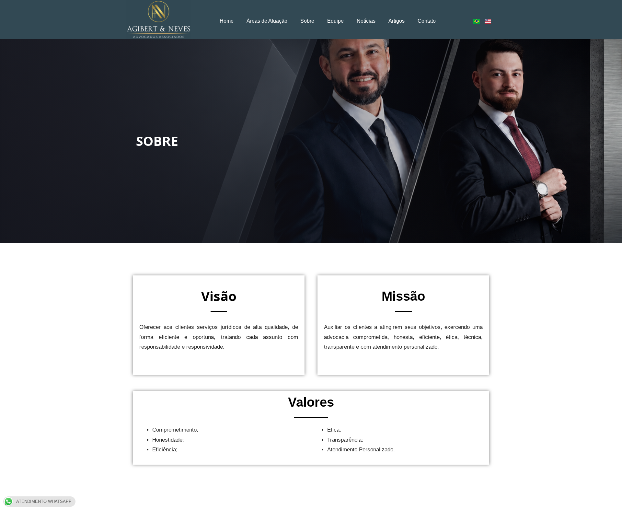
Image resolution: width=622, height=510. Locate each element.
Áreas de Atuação (267, 21)
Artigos (396, 21)
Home (227, 21)
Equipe (335, 21)
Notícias (366, 21)
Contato (427, 21)
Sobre (307, 21)
